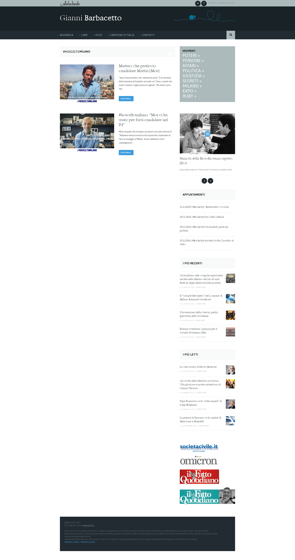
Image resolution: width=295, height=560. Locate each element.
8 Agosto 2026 (187, 319)
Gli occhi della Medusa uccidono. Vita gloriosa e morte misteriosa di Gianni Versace (200, 384)
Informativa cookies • (73, 541)
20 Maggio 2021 (187, 408)
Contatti (148, 35)
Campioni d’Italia (122, 35)
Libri (84, 35)
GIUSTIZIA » (194, 75)
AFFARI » (191, 65)
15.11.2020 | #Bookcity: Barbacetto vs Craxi (204, 206)
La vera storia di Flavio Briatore (198, 366)
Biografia (66, 35)
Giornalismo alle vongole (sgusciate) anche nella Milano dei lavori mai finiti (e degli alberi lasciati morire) (201, 278)
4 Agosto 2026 (187, 336)
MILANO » (192, 85)
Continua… (126, 99)
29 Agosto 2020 (187, 370)
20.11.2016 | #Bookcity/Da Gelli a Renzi (202, 216)
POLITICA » (193, 70)
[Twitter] (198, 3)
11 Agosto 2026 (187, 303)
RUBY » (189, 96)
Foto (98, 35)
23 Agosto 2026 (187, 286)
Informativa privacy (88, 541)
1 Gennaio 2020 (187, 392)
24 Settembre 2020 (189, 425)
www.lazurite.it (88, 524)
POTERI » (191, 55)
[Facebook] (204, 3)
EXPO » (189, 90)
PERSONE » (193, 60)
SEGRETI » (192, 80)
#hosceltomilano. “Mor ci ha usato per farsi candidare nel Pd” (143, 120)
